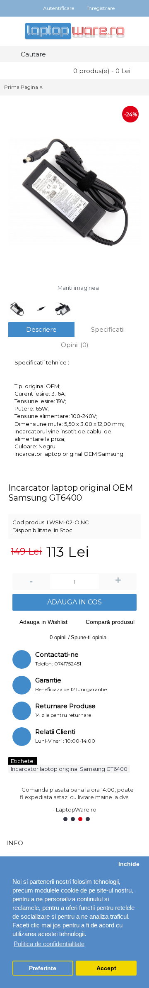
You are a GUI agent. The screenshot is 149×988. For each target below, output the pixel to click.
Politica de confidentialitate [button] (49, 943)
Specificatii (108, 329)
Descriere (41, 329)
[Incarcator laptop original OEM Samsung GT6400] (74, 192)
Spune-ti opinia (88, 637)
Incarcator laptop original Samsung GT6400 (69, 768)
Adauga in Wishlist (43, 622)
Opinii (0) (75, 345)
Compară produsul (110, 622)
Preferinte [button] (42, 968)
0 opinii (58, 637)
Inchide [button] (128, 864)
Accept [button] (106, 968)
